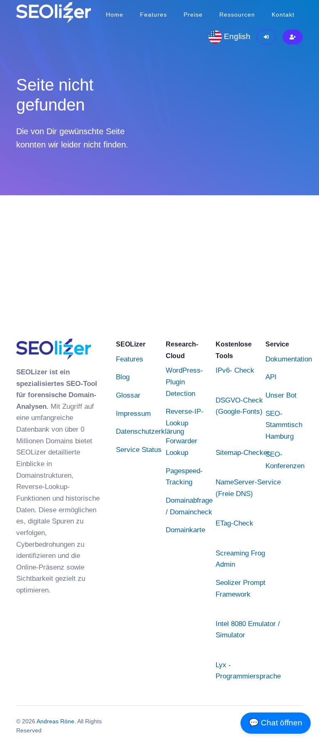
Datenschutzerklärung (150, 431)
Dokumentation (288, 359)
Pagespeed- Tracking (184, 476)
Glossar (128, 395)
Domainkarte (185, 530)
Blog (123, 377)
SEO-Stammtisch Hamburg (283, 424)
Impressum (133, 413)
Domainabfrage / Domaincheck (189, 506)
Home (114, 14)
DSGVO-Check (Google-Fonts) (239, 406)
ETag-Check (234, 523)
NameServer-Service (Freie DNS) (248, 488)
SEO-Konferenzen (284, 460)
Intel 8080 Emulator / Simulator (248, 629)
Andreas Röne (55, 721)
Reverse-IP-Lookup (185, 417)
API (271, 377)
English (236, 36)
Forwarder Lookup (181, 447)
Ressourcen (237, 14)
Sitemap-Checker (243, 452)
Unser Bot (281, 395)
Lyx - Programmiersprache (248, 671)
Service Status (139, 449)
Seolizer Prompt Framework (240, 588)
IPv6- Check (235, 370)
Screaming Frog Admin (240, 559)
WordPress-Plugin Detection (184, 381)
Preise (193, 14)
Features (153, 14)
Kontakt (283, 14)
